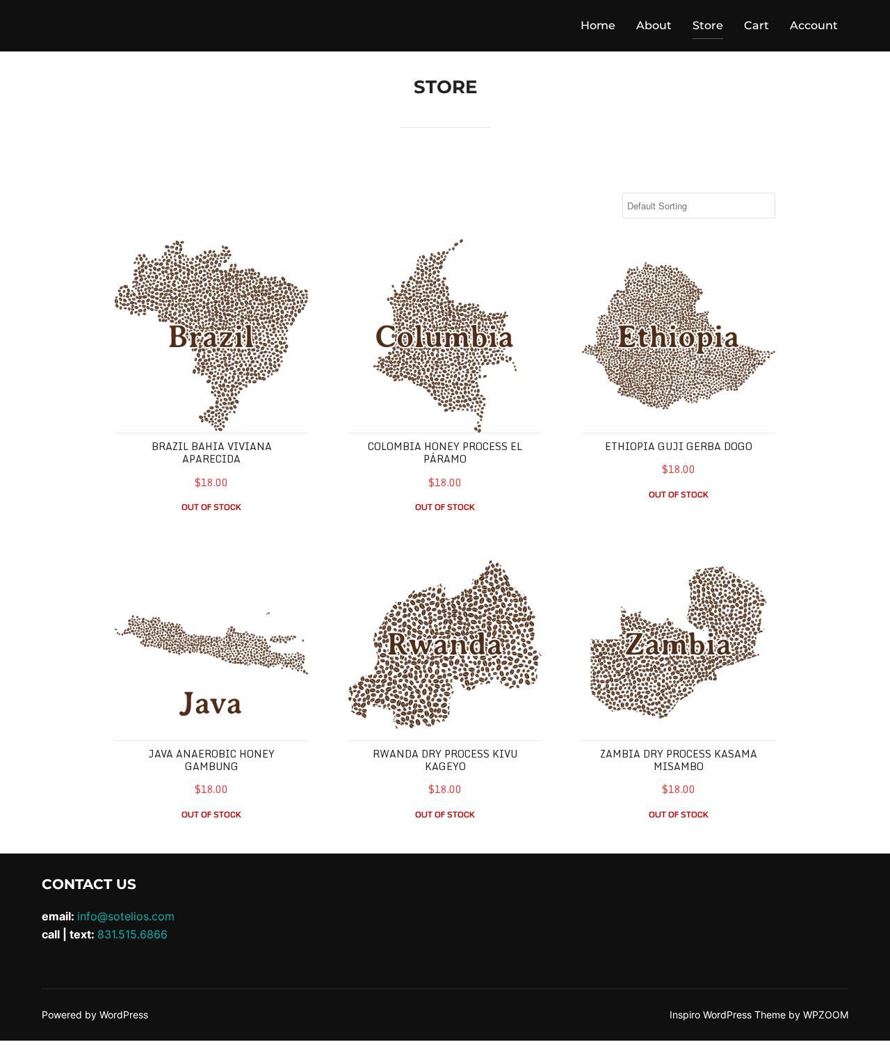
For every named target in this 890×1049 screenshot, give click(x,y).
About (654, 25)
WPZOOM (825, 1014)
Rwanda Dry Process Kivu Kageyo (445, 760)
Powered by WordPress (95, 1014)
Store (708, 25)
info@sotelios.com (126, 916)
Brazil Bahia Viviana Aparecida (212, 452)
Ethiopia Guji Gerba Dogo (678, 446)
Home (598, 25)
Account (814, 25)
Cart (756, 25)
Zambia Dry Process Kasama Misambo (678, 760)
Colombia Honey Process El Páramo (445, 452)
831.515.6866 (132, 934)
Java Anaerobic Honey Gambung (211, 760)
